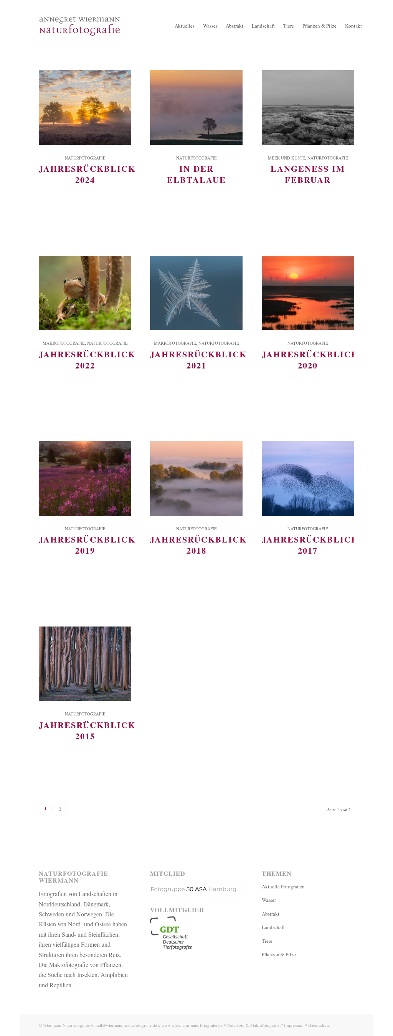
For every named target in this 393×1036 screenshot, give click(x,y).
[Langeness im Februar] (308, 107)
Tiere (267, 940)
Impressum (294, 1025)
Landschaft (273, 927)
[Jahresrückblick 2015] (85, 664)
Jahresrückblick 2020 (310, 360)
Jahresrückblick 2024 (87, 174)
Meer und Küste (286, 158)
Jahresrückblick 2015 (87, 730)
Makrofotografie (64, 343)
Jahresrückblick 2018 (198, 545)
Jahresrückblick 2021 (198, 360)
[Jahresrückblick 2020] (308, 293)
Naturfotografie (85, 158)
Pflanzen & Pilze (279, 954)
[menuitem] (184, 26)
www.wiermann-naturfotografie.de (192, 1025)
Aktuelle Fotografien (283, 886)
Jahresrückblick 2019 (87, 545)
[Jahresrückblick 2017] (308, 478)
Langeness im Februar (308, 174)
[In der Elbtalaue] (196, 107)
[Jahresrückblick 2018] (196, 478)
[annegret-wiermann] (79, 50)
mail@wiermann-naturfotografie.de (125, 1025)
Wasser (269, 899)
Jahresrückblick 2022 (87, 360)
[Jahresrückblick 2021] (196, 293)
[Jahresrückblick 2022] (85, 293)
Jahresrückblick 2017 (310, 545)
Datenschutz (319, 1025)
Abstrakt (270, 913)
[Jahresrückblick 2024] (85, 107)
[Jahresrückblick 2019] (85, 478)
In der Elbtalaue (196, 174)
